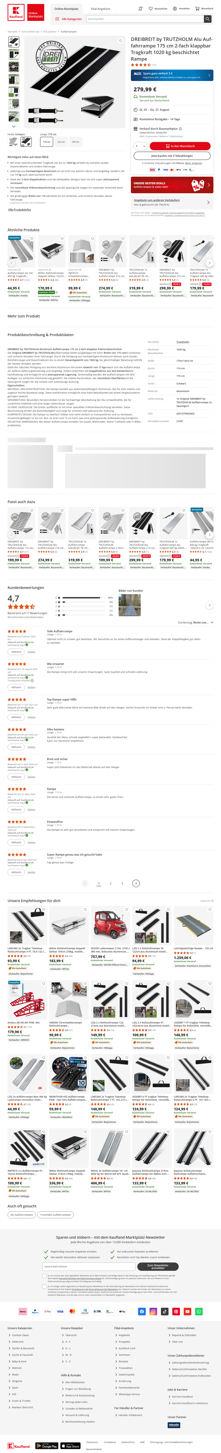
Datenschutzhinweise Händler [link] (189, 1369)
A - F (67, 1341)
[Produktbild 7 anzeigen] (13, 116)
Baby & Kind (19, 1361)
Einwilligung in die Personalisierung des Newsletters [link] (95, 1289)
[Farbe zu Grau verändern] (13, 142)
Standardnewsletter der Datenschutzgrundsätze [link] (80, 1278)
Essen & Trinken (21, 1400)
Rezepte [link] (123, 1361)
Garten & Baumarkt (23, 1348)
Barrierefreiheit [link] (94, 1449)
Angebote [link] (124, 1335)
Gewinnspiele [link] (126, 1374)
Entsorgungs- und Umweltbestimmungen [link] (171, 1442)
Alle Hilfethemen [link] (75, 1382)
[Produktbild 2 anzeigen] (13, 54)
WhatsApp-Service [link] (129, 1394)
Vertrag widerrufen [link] (76, 1402)
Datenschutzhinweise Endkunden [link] (191, 1375)
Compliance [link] (110, 1442)
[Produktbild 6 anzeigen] (13, 104)
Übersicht (71, 1335)
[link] (100, 8)
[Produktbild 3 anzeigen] (13, 66)
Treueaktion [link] (126, 1368)
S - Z (67, 1361)
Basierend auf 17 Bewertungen (27, 613)
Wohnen (17, 1368)
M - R (68, 1354)
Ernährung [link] (125, 1381)
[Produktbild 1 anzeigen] (13, 41)
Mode (15, 1374)
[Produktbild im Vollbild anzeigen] (74, 82)
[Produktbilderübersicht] (14, 82)
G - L (68, 1348)
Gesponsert (13, 270)
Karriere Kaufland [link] (182, 1396)
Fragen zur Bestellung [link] (78, 1388)
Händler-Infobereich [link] (130, 1415)
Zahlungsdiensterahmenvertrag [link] (190, 1362)
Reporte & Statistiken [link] (184, 1335)
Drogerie (17, 1381)
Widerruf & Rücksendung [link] (80, 1395)
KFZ (14, 1394)
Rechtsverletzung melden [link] (80, 1421)
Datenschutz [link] (128, 1442)
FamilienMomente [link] (129, 1387)
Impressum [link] (92, 1442)
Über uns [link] (177, 1341)
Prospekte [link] (124, 1341)
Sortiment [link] (124, 1354)
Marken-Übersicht (22, 1407)
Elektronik (17, 1341)
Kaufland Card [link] (127, 1348)
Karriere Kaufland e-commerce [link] (190, 1403)
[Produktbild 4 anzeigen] (13, 79)
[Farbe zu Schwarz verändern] (26, 142)
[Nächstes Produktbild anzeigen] (14, 126)
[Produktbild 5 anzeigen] (13, 91)
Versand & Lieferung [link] (77, 1415)
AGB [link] (142, 1442)
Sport (15, 1387)
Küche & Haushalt (22, 1354)
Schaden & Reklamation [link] (79, 1408)
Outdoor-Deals (20, 1335)
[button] (84, 597)
